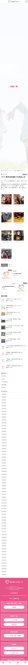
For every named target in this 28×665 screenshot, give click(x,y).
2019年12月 (4, 440)
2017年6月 (3, 517)
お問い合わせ (18, 663)
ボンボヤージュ (14, 653)
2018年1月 (3, 497)
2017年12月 (4, 500)
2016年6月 (3, 551)
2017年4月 (3, 523)
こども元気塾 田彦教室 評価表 (13, 339)
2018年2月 (3, 494)
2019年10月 (4, 445)
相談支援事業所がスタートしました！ (14, 305)
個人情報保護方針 (14, 593)
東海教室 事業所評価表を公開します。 (15, 359)
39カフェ (14, 648)
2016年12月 (4, 534)
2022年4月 (3, 428)
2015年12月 (4, 566)
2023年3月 (3, 420)
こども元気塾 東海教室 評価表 (13, 332)
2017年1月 (3, 531)
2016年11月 (4, 537)
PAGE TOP (26, 659)
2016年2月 (3, 563)
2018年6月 (3, 483)
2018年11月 (4, 471)
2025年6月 (3, 402)
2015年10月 (4, 568)
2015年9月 (3, 571)
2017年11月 (4, 503)
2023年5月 (3, 414)
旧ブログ (24, 174)
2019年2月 (3, 465)
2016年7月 (3, 548)
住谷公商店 (3, 384)
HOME (3, 663)
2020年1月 (3, 437)
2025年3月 (3, 405)
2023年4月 (3, 417)
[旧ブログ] (6, 275)
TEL (25, 663)
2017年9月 (3, 508)
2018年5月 (3, 485)
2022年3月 (3, 431)
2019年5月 (3, 460)
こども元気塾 (4, 381)
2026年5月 (3, 397)
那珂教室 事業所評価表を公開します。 (15, 352)
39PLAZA (3, 376)
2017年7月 (3, 514)
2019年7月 (3, 454)
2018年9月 (3, 477)
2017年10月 (4, 505)
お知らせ (3, 379)
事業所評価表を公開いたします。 (13, 312)
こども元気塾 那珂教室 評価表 (13, 319)
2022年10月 (4, 422)
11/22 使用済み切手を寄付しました (8, 287)
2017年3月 (3, 525)
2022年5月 (3, 425)
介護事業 (14, 607)
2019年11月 (4, 442)
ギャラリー (11, 265)
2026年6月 (3, 394)
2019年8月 (3, 451)
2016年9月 (3, 543)
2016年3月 (3, 560)
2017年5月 (3, 520)
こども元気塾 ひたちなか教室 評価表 (15, 325)
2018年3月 (3, 491)
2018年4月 (3, 488)
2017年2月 (3, 528)
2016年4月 (3, 557)
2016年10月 (4, 540)
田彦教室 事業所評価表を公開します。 (15, 365)
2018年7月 (3, 480)
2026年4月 (3, 400)
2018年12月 (4, 468)
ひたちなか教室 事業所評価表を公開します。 (16, 345)
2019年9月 (3, 448)
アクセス (10, 663)
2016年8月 (3, 545)
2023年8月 (3, 411)
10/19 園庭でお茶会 (17, 273)
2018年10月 (4, 474)
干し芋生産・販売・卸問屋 (14, 635)
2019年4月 (3, 463)
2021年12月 (4, 434)
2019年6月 (3, 457)
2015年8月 (3, 574)
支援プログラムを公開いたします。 (14, 299)
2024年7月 (3, 408)
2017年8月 (3, 511)
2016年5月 (3, 554)
